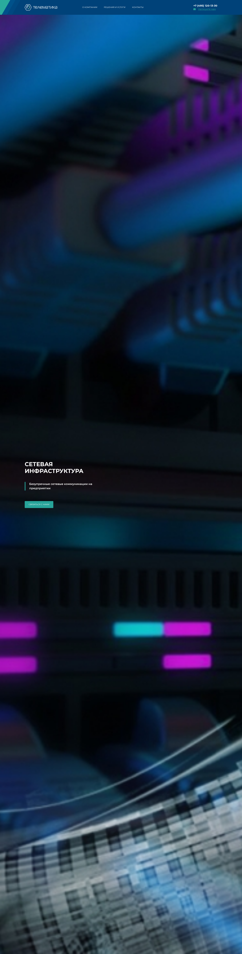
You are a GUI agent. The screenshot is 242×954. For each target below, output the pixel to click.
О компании (89, 7)
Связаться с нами (39, 504)
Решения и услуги (114, 7)
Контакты (138, 7)
